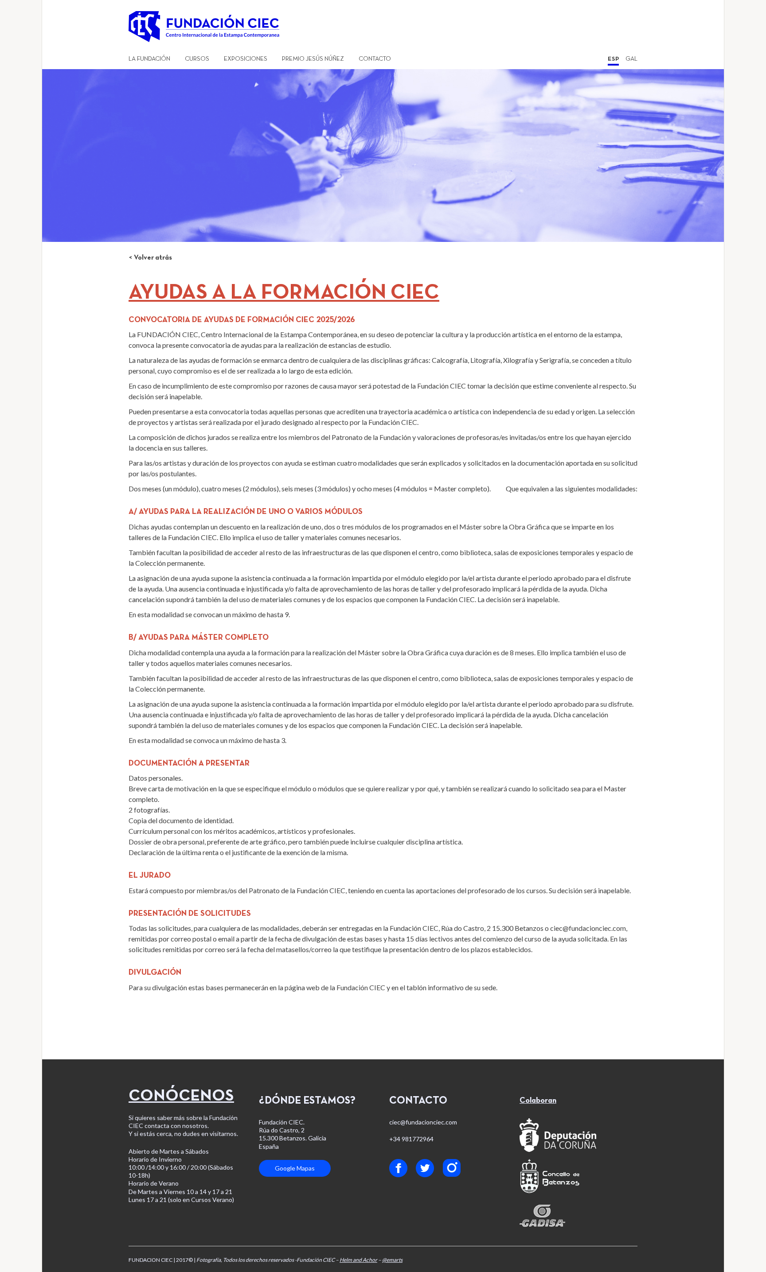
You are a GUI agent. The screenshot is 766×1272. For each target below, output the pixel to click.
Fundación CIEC (360, 987)
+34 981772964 (411, 1139)
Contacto (375, 59)
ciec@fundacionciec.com (588, 928)
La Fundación (149, 59)
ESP (613, 59)
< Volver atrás (150, 258)
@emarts (392, 1259)
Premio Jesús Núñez (313, 59)
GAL (631, 59)
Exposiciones (245, 59)
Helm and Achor (358, 1259)
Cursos (197, 59)
